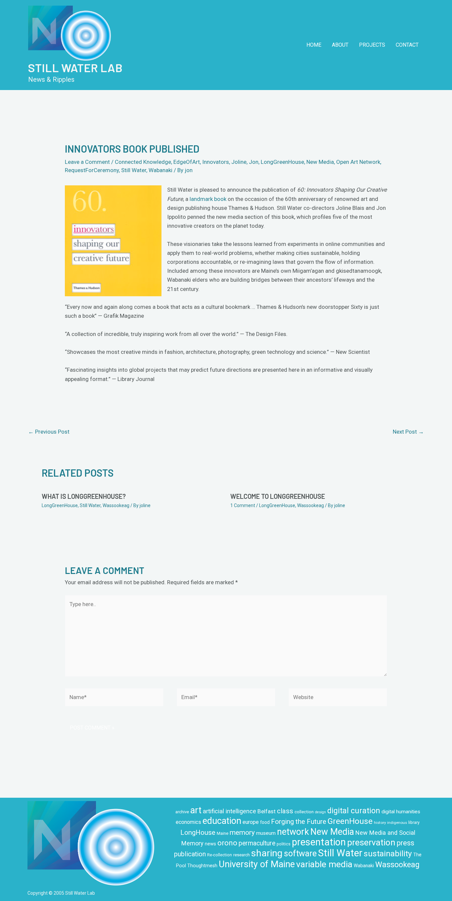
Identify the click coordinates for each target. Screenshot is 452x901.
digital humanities (401, 812)
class (285, 811)
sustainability (388, 853)
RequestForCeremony (92, 170)
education (222, 821)
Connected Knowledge (143, 162)
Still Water (133, 170)
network (293, 832)
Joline (239, 162)
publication (190, 854)
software (300, 853)
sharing (267, 853)
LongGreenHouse (282, 162)
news (210, 843)
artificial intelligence (229, 811)
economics (188, 822)
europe (251, 822)
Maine (222, 833)
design (320, 812)
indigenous (397, 822)
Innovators (215, 162)
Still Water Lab (75, 67)
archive (182, 811)
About (340, 45)
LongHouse (197, 832)
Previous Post (48, 431)
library (414, 822)
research (241, 854)
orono (227, 842)
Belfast (266, 811)
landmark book (208, 199)
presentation (319, 842)
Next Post (408, 431)
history (380, 822)
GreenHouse (350, 821)
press (405, 843)
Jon (253, 162)
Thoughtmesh (202, 865)
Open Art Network (358, 162)
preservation (371, 842)
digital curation (353, 810)
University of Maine (257, 864)
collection (304, 811)
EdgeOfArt (186, 162)
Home (313, 45)
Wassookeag (116, 505)
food (265, 822)
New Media (320, 162)
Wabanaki (160, 170)
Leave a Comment (87, 162)
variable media (324, 864)
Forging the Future (298, 822)
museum (266, 833)
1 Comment (242, 505)
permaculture (257, 843)
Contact (407, 45)
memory (242, 832)
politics (284, 844)
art (196, 810)
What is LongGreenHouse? (84, 496)
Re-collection (219, 855)
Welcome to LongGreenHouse (277, 496)
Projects (372, 45)
